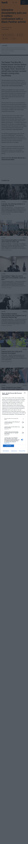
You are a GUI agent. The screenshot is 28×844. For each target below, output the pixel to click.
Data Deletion (6, 450)
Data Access (14, 450)
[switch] (22, 422)
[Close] (25, 393)
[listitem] (14, 419)
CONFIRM (8, 445)
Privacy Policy (22, 450)
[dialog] (14, 422)
